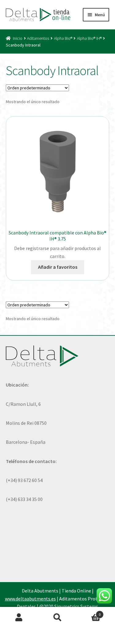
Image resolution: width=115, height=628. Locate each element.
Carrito (89, 612)
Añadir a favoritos (57, 267)
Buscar (57, 617)
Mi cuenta (19, 617)
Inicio (17, 38)
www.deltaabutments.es (30, 599)
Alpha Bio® (63, 38)
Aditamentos (38, 38)
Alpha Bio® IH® (89, 38)
